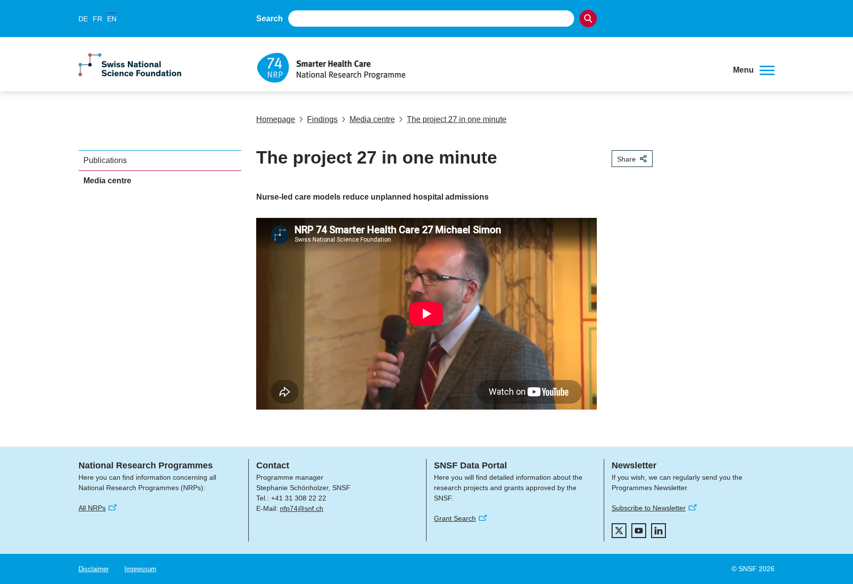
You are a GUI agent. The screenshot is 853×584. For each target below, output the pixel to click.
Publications (105, 160)
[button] (754, 70)
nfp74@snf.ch (301, 508)
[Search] (588, 18)
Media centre (372, 119)
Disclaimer (93, 569)
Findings (322, 119)
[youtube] (638, 530)
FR (97, 19)
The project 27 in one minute (456, 119)
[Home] (487, 68)
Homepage (275, 119)
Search (269, 18)
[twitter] (619, 530)
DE (83, 19)
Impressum (140, 569)
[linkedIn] (658, 530)
